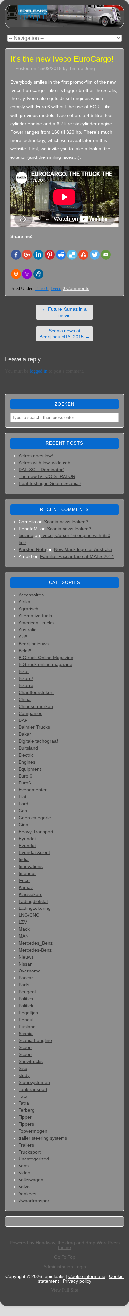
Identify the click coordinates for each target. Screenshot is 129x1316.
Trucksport (30, 1152)
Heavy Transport (36, 831)
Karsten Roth (32, 549)
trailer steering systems (43, 1138)
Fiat (22, 796)
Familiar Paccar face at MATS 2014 (77, 556)
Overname (30, 970)
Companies (30, 713)
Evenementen (33, 789)
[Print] (16, 274)
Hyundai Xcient (34, 852)
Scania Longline (35, 1040)
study (24, 1075)
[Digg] (38, 274)
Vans (24, 1165)
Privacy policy (77, 1281)
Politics (26, 998)
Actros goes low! (36, 455)
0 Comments (76, 288)
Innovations (31, 866)
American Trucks (36, 622)
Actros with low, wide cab (44, 462)
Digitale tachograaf (38, 741)
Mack (24, 929)
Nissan (26, 964)
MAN (24, 936)
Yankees (27, 1193)
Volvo (24, 1186)
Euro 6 (41, 288)
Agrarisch (28, 608)
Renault (27, 1019)
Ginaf (24, 824)
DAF (23, 720)
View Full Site (64, 1290)
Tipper (25, 1117)
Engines (27, 762)
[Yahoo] (27, 274)
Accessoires (31, 594)
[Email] (106, 255)
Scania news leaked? (66, 521)
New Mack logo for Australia (83, 549)
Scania (26, 1033)
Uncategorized (34, 1158)
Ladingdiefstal (33, 901)
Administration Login (64, 1266)
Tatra (24, 1103)
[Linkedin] (38, 255)
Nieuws (26, 957)
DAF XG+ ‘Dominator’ (41, 469)
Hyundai (27, 838)
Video (24, 1172)
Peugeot (27, 991)
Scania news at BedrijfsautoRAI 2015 (64, 333)
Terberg (27, 1110)
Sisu (23, 1068)
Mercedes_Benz (36, 943)
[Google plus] (27, 255)
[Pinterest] (50, 255)
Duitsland (28, 748)
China (25, 699)
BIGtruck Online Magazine (46, 657)
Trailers (26, 1145)
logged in (38, 371)
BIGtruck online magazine (45, 664)
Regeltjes (28, 1012)
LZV (23, 922)
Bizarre (26, 685)
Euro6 (25, 782)
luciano (26, 535)
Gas (23, 810)
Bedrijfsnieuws (34, 643)
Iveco (56, 288)
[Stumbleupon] (83, 255)
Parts (24, 984)
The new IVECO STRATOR (47, 476)
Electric (26, 755)
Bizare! (26, 678)
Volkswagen (31, 1179)
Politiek (26, 1005)
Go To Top (64, 1257)
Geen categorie (35, 817)
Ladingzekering (35, 908)
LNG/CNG (29, 915)
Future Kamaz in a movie (64, 312)
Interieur (27, 873)
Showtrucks (31, 1061)
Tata (23, 1096)
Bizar (24, 671)
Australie (28, 629)
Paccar (26, 977)
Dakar (25, 734)
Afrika (24, 601)
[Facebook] (16, 255)
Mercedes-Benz (35, 950)
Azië (23, 636)
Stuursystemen (34, 1082)
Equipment (30, 769)
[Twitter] (95, 255)
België (25, 650)
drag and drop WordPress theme (89, 1245)
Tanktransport (33, 1089)
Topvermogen (33, 1131)
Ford (23, 803)
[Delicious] (72, 255)
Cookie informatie (86, 1276)
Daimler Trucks (34, 727)
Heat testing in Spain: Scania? (50, 483)
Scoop (25, 1047)
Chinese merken (36, 706)
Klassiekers (30, 894)
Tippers (26, 1124)
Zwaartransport (35, 1200)
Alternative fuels (35, 615)
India (24, 859)
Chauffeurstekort (36, 692)
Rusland (27, 1026)
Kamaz (26, 887)
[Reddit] (61, 255)
